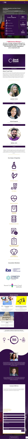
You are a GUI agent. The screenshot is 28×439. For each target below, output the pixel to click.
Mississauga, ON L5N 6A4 (7, 410)
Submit (23, 430)
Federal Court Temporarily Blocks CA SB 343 (7, 322)
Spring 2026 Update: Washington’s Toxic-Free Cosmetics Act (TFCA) (21, 306)
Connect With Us (14, 68)
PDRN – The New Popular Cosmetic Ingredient (7, 306)
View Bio (14, 103)
